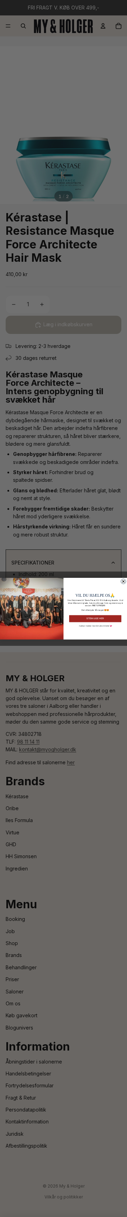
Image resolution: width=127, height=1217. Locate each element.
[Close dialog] (123, 581)
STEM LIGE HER (95, 618)
